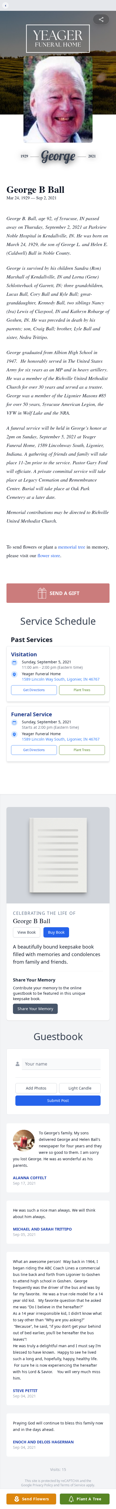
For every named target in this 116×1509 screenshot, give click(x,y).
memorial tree (71, 546)
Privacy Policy (43, 1485)
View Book (27, 932)
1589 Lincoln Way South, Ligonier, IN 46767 (61, 679)
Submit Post (58, 1100)
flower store (48, 555)
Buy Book (56, 932)
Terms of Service (72, 1485)
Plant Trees (82, 690)
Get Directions (34, 690)
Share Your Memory (35, 1008)
